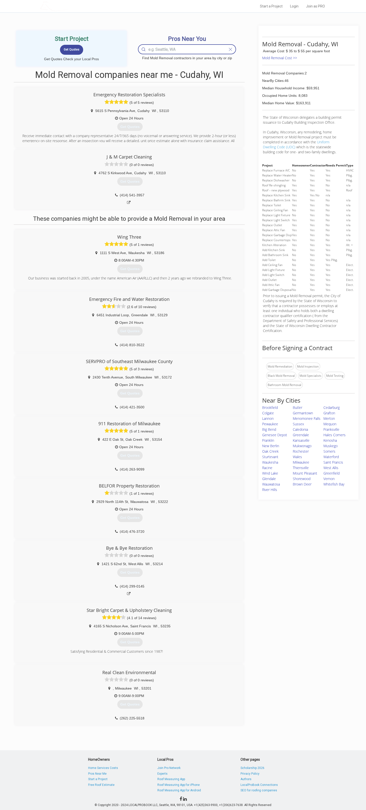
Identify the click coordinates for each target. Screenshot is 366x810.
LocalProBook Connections (259, 785)
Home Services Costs (103, 768)
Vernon (329, 478)
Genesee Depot (274, 434)
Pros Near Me (97, 773)
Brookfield (270, 407)
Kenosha (330, 440)
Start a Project (271, 6)
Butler (297, 407)
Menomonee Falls (306, 418)
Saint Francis (333, 462)
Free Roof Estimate (101, 785)
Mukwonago (302, 445)
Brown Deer (302, 484)
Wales (297, 456)
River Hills (269, 489)
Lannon (268, 418)
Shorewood (301, 478)
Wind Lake (270, 473)
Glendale (269, 478)
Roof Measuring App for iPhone (178, 785)
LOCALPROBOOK (68, 6)
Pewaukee (270, 424)
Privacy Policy (250, 773)
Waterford (331, 456)
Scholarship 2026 (252, 768)
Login (294, 6)
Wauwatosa (271, 484)
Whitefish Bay (333, 484)
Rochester (301, 451)
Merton (329, 418)
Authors (246, 779)
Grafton (329, 413)
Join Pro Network (169, 768)
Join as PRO (315, 6)
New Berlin (270, 445)
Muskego (330, 445)
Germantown (303, 413)
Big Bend (269, 429)
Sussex (298, 424)
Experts (162, 773)
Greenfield (331, 473)
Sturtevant (270, 456)
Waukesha (270, 462)
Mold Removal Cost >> (279, 57)
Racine (267, 467)
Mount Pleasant (305, 473)
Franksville (331, 429)
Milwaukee (301, 462)
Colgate (268, 413)
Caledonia (300, 429)
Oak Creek (270, 451)
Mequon (329, 424)
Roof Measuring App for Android (179, 790)
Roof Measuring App (171, 779)
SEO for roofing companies (259, 790)
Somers (329, 451)
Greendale (301, 434)
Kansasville (301, 440)
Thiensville (301, 467)
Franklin (268, 440)
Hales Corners (334, 434)
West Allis (330, 467)
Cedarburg (331, 407)
